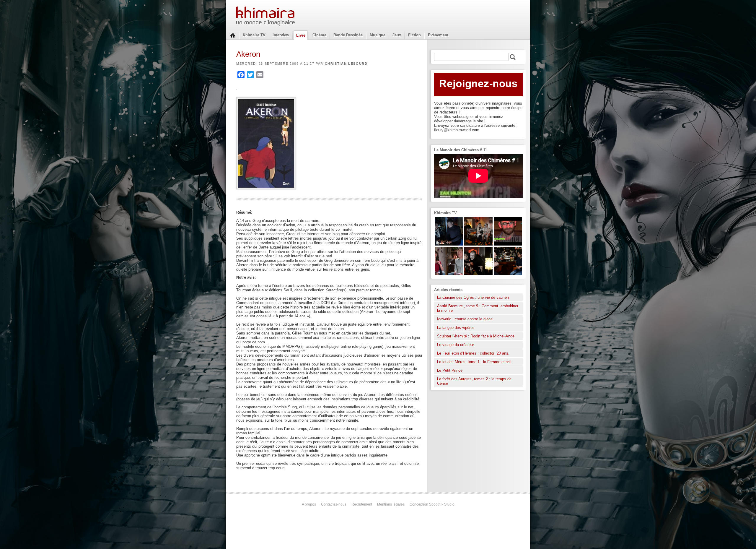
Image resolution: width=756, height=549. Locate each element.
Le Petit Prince (449, 370)
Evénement (438, 35)
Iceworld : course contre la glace (465, 319)
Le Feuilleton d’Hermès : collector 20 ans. (474, 353)
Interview (281, 35)
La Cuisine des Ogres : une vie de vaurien (473, 297)
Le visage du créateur (455, 344)
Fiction (414, 35)
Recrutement (361, 504)
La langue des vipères (456, 327)
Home (232, 34)
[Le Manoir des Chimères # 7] (478, 244)
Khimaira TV (254, 35)
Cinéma (319, 35)
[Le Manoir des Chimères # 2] (449, 274)
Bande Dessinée (348, 35)
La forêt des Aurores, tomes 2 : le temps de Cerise (474, 381)
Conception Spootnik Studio (432, 504)
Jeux (396, 35)
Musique (377, 35)
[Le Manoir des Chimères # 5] (449, 244)
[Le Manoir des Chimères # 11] (508, 244)
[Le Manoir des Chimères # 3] (478, 274)
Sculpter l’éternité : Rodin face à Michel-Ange (475, 336)
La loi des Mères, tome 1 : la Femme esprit (474, 362)
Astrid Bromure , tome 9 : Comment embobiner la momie (477, 308)
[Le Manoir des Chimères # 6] (508, 274)
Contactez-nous (333, 504)
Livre (300, 35)
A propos (309, 504)
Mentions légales (391, 504)
